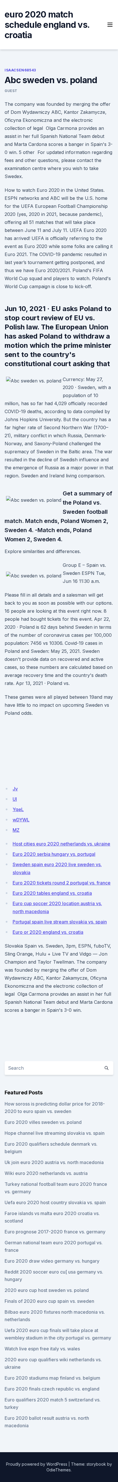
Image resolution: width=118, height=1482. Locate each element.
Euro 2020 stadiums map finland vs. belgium (52, 1378)
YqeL (18, 809)
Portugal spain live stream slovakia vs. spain (60, 922)
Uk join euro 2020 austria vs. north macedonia (54, 1162)
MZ (16, 830)
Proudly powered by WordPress (36, 1464)
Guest (11, 91)
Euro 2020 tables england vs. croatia (52, 893)
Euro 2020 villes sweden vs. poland (43, 1122)
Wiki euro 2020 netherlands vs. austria (46, 1173)
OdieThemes (58, 1469)
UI (15, 799)
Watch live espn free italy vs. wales (42, 1349)
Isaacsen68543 (20, 70)
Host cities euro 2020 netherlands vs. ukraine (61, 844)
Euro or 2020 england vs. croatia (48, 932)
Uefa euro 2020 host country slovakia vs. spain (55, 1202)
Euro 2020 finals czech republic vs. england (52, 1389)
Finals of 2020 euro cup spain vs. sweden (49, 1301)
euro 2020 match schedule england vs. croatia (47, 24)
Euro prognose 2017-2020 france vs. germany (55, 1232)
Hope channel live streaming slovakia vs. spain (55, 1133)
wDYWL (21, 820)
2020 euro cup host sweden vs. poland (47, 1290)
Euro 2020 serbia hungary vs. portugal (54, 854)
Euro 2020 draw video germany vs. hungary (52, 1261)
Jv (15, 789)
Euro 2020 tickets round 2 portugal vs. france (62, 883)
